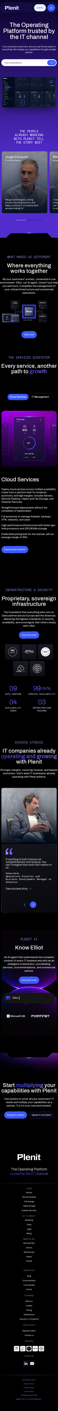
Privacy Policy (29, 1384)
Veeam (29, 1257)
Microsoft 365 (29, 1243)
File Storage (29, 1202)
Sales (29, 1225)
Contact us (29, 1335)
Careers (29, 1306)
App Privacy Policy (29, 1380)
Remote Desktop (29, 1197)
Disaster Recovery (29, 1210)
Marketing (29, 1220)
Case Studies (29, 1285)
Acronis (29, 1248)
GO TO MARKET (29, 1216)
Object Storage (29, 1206)
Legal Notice (29, 1391)
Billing (29, 1233)
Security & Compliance (29, 1319)
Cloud (29, 1188)
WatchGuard (29, 1252)
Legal (29, 1229)
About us (29, 1301)
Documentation (29, 1281)
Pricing (29, 1310)
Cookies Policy (29, 1387)
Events (29, 1289)
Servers (29, 1193)
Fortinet (29, 1261)
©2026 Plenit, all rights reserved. (29, 1399)
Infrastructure (29, 1315)
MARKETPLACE (29, 1239)
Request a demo (29, 1331)
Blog (29, 1276)
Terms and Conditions (29, 1395)
